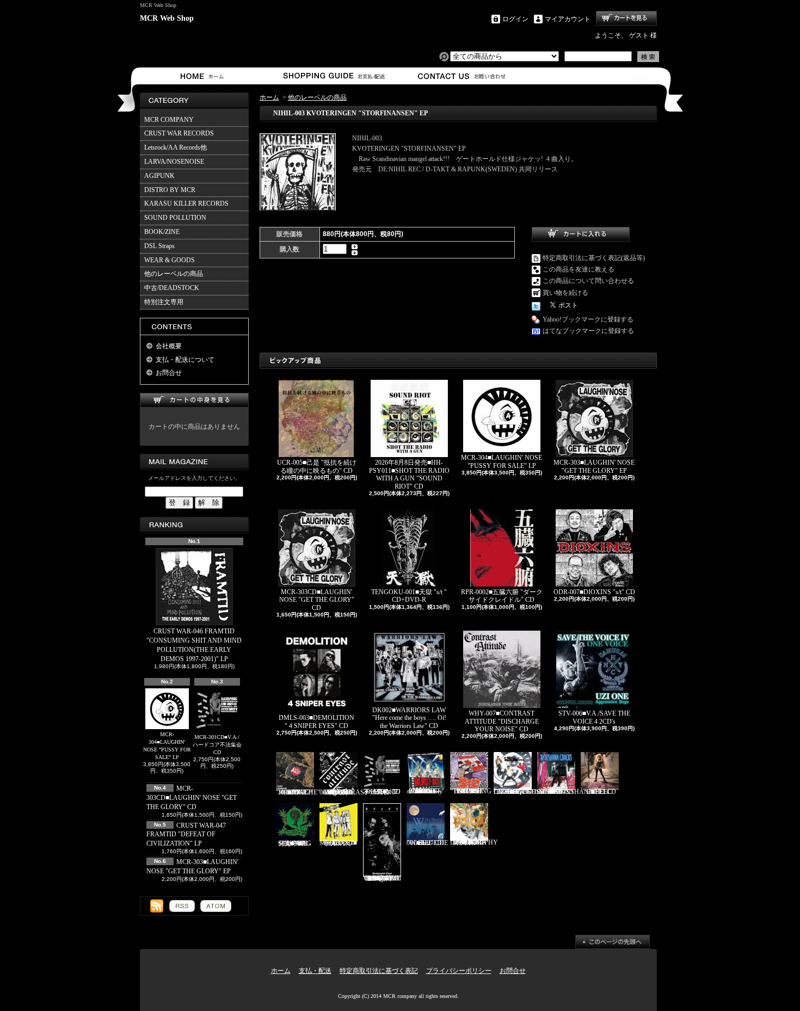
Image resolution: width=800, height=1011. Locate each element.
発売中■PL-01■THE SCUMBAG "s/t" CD (294, 843)
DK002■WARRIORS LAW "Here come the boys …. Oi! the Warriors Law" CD (409, 717)
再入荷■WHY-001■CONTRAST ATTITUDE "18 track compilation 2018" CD (343, 792)
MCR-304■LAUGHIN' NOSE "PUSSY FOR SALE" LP (167, 745)
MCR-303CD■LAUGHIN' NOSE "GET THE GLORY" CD (191, 798)
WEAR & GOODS (169, 260)
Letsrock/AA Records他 (175, 147)
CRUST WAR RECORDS (179, 133)
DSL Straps (159, 246)
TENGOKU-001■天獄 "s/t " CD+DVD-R (409, 595)
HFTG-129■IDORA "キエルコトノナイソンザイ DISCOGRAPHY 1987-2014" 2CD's (474, 842)
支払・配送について (333, 75)
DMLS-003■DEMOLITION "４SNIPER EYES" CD (316, 721)
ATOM (215, 906)
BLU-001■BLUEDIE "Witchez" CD (427, 843)
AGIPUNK (159, 176)
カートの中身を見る (194, 400)
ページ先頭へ (612, 942)
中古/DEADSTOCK (171, 288)
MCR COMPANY (169, 120)
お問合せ (462, 75)
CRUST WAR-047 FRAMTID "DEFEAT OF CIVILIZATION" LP (186, 835)
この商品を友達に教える (578, 269)
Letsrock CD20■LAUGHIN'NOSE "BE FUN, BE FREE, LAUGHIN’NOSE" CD (528, 792)
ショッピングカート (626, 18)
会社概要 (169, 346)
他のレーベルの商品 (173, 274)
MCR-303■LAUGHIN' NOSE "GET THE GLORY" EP (594, 466)
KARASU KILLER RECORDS (186, 203)
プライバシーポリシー (458, 971)
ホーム (204, 75)
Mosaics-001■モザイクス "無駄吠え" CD (338, 843)
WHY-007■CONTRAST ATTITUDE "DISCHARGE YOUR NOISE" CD (502, 721)
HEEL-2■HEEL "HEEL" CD (599, 792)
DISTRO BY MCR (169, 190)
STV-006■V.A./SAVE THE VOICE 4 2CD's (594, 717)
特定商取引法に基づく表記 (379, 971)
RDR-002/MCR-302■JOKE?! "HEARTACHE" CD (298, 792)
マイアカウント (567, 19)
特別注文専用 (163, 302)
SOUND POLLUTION (175, 217)
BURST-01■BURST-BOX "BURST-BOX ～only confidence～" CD (425, 791)
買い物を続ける (565, 293)
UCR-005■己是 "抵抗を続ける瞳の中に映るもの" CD (316, 466)
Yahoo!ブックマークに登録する (588, 319)
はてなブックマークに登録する (588, 331)
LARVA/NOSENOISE (174, 161)
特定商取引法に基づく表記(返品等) (594, 258)
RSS (182, 906)
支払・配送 (315, 971)
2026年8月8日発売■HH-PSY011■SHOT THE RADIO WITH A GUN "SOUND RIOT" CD (409, 474)
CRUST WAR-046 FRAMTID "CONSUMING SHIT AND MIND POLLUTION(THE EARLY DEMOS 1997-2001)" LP (194, 644)
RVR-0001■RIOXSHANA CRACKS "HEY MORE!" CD (565, 792)
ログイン (515, 19)
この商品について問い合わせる (588, 281)
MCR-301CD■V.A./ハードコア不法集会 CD (217, 744)
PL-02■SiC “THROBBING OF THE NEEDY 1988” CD (470, 791)
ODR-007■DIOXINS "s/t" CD (594, 592)
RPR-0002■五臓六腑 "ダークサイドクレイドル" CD (502, 595)
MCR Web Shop (167, 18)
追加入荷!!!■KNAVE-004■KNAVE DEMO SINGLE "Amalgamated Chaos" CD (382, 878)
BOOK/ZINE (162, 232)
